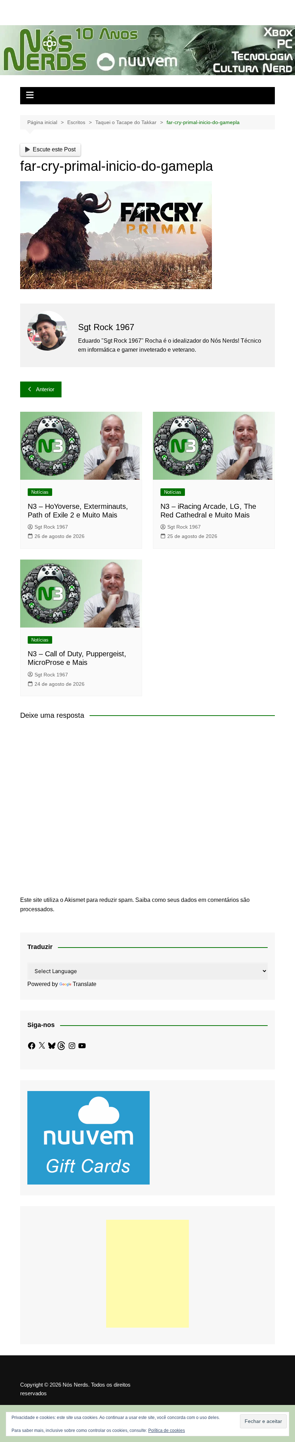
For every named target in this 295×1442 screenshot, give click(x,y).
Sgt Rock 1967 (51, 527)
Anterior (45, 389)
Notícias (40, 492)
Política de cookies (166, 1430)
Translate (84, 984)
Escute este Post (54, 149)
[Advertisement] (147, 1274)
